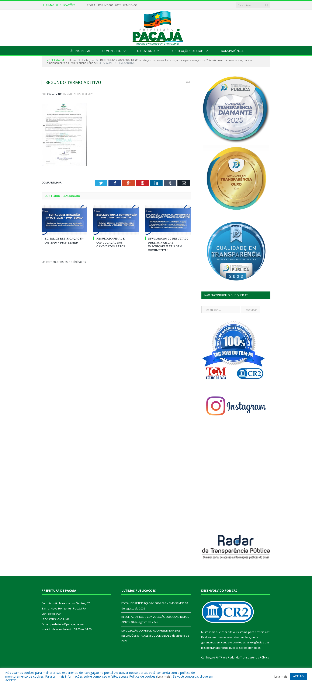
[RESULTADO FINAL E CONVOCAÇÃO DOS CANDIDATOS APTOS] (116, 220)
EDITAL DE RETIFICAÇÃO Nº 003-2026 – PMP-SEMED (124, 5)
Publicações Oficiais (187, 51)
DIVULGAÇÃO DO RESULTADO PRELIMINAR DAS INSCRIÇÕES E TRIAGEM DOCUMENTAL (168, 244)
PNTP (219, 657)
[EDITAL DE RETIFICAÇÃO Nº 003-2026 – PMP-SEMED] (64, 220)
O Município (111, 51)
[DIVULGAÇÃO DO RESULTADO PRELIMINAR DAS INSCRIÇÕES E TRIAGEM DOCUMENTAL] (168, 220)
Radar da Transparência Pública (248, 657)
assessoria (230, 637)
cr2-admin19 (54, 93)
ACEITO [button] (298, 676)
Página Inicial (80, 51)
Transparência (231, 51)
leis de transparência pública (220, 648)
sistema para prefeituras (253, 632)
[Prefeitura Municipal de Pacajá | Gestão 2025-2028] (156, 27)
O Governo (146, 51)
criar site (227, 632)
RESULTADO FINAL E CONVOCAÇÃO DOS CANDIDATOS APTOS (110, 242)
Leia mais (163, 676)
